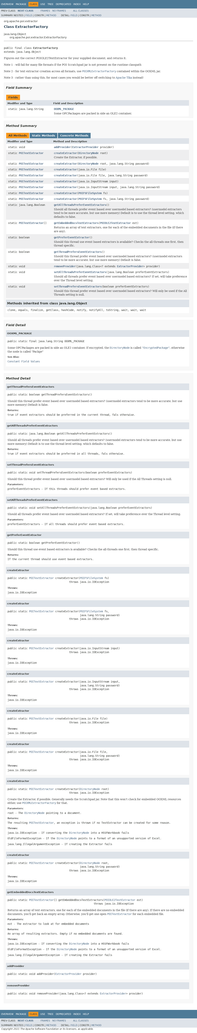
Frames (45, 10)
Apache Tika (124, 77)
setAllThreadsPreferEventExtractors (80, 272)
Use (42, 4)
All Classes (81, 10)
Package (21, 4)
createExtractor (65, 153)
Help (86, 4)
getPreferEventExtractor (71, 237)
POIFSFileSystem (90, 193)
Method (51, 15)
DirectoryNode (88, 153)
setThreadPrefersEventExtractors (78, 286)
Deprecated (63, 4)
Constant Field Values (24, 361)
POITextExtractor (31, 153)
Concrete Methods (74, 135)
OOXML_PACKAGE (64, 109)
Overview (7, 4)
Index (77, 4)
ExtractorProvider (85, 147)
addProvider (62, 147)
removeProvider (64, 266)
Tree (50, 4)
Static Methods (43, 135)
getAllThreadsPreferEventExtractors (80, 204)
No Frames (59, 10)
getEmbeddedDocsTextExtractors (76, 223)
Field (28, 15)
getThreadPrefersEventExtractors (78, 251)
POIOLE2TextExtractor (115, 223)
